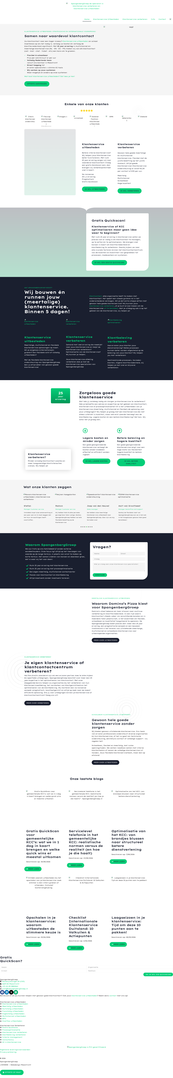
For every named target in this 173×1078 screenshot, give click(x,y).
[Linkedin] (7, 992)
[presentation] (81, 527)
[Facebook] (2, 992)
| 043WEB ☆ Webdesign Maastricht (15, 1065)
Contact (162, 19)
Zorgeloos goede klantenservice (97, 395)
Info (153, 19)
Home (86, 19)
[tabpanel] (69, 508)
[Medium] (16, 992)
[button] (33, 869)
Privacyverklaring (8, 1052)
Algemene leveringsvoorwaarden (15, 1050)
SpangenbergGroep (9, 1061)
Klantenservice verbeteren (135, 19)
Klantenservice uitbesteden (75, 41)
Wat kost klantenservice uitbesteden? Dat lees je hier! (49, 76)
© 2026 (3, 1058)
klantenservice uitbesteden (84, 996)
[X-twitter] (11, 992)
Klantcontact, (96, 296)
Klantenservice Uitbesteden (106, 19)
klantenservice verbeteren (101, 306)
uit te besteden (111, 308)
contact (113, 996)
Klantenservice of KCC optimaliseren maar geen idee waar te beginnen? (114, 229)
